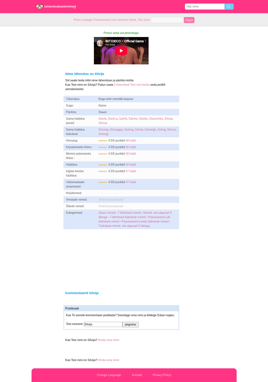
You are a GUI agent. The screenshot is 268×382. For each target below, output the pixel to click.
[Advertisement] (46, 81)
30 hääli (131, 147)
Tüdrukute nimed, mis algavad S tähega (124, 225)
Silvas (168, 118)
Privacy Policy (162, 375)
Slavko (143, 118)
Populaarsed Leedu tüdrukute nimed (145, 221)
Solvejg (103, 133)
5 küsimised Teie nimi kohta (132, 84)
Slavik (102, 118)
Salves (133, 118)
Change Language (109, 375)
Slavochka (156, 118)
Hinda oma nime (108, 340)
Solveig (103, 129)
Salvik (123, 118)
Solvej (139, 129)
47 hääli (131, 171)
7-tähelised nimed (130, 212)
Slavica (113, 118)
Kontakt (137, 375)
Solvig (162, 129)
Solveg (128, 129)
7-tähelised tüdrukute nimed (128, 217)
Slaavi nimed (106, 212)
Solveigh (150, 129)
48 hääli (131, 140)
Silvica (171, 129)
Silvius (102, 123)
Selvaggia (116, 129)
